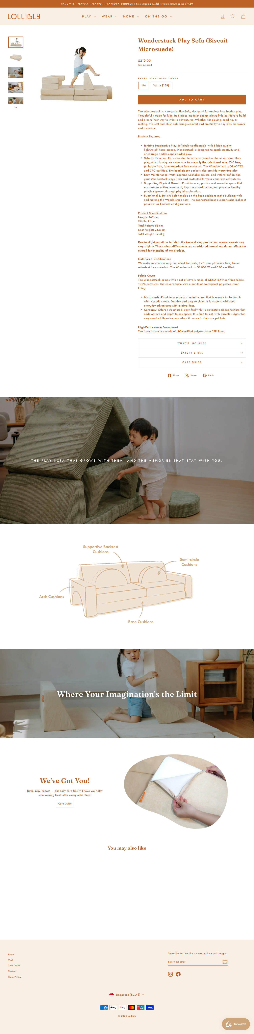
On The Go (157, 16)
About (11, 954)
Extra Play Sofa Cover (158, 78)
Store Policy (14, 977)
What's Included (192, 343)
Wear (108, 16)
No (144, 85)
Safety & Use (192, 352)
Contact (12, 971)
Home (129, 16)
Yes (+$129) (161, 85)
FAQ (10, 959)
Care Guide (192, 362)
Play (87, 16)
